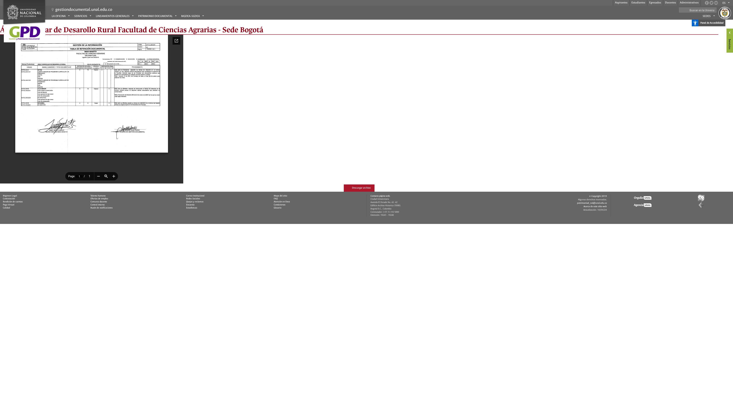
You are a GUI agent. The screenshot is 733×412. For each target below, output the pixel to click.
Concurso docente (98, 202)
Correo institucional (195, 196)
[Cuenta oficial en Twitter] (711, 3)
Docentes (670, 2)
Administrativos (689, 2)
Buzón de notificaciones (101, 208)
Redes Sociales (193, 199)
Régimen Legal (10, 196)
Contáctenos (279, 205)
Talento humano (98, 196)
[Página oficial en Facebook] (707, 3)
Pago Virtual (8, 205)
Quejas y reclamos (194, 202)
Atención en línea (282, 202)
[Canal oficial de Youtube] (716, 3)
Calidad (6, 208)
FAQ (276, 199)
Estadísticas (191, 208)
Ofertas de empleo (99, 199)
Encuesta (190, 205)
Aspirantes (621, 2)
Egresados (655, 2)
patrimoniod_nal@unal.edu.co (592, 203)
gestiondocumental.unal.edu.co (83, 9)
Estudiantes (638, 2)
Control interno (97, 205)
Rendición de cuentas (13, 202)
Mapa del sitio (280, 196)
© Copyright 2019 (598, 196)
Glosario (277, 208)
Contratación (9, 199)
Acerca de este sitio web (595, 206)
